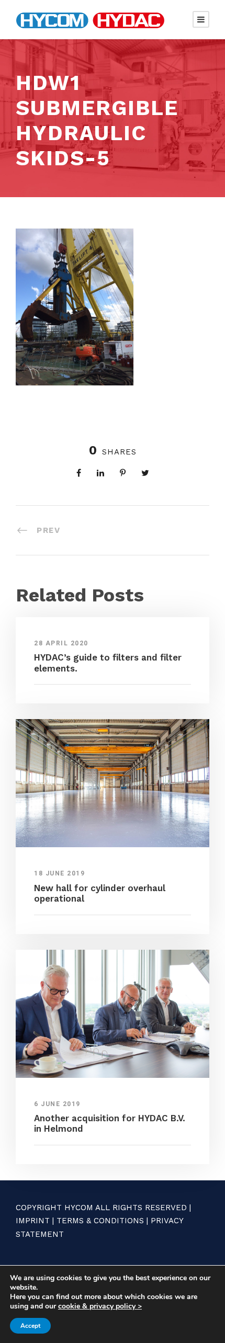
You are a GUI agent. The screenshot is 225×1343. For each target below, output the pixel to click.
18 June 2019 (59, 873)
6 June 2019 (57, 1104)
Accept (30, 1326)
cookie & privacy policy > (100, 1306)
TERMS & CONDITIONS (100, 1220)
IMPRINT (33, 1220)
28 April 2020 (61, 643)
